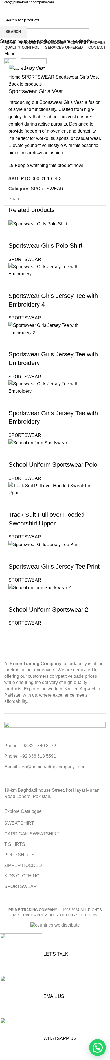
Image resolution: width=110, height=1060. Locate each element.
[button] (97, 1047)
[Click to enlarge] (18, 63)
